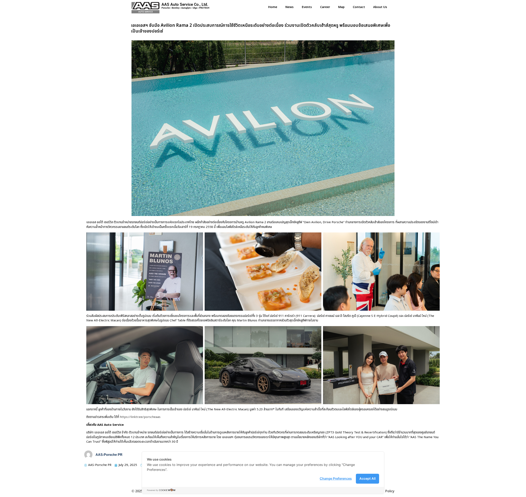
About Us (380, 7)
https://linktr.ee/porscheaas (140, 417)
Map (341, 7)
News (289, 7)
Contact (359, 7)
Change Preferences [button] (336, 478)
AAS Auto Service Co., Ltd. (184, 4)
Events (307, 7)
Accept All (367, 478)
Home (272, 7)
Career (325, 7)
